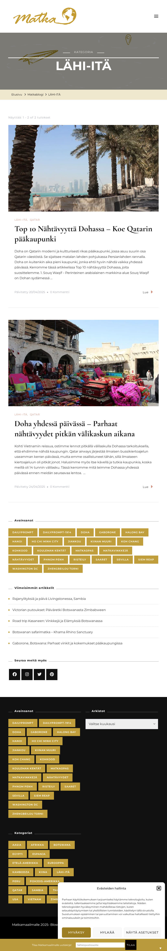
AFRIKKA (37, 844)
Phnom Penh (54, 559)
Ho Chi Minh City (45, 541)
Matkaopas (85, 550)
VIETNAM (34, 899)
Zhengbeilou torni (63, 568)
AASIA (16, 844)
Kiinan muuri (101, 541)
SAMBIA (37, 890)
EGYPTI (17, 853)
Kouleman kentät (51, 550)
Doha (85, 532)
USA (15, 899)
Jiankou (74, 541)
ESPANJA (39, 853)
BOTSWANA (62, 844)
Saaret (101, 559)
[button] (159, 888)
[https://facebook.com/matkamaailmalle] (14, 674)
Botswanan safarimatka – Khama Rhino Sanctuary (52, 632)
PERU (16, 881)
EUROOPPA (56, 862)
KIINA (43, 872)
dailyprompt (22, 532)
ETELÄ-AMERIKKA (25, 862)
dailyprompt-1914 (57, 532)
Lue (145, 292)
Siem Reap (146, 559)
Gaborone (107, 532)
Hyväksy (76, 932)
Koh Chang (130, 541)
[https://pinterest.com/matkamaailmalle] (51, 674)
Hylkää (107, 932)
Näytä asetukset (142, 932)
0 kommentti (59, 292)
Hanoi (17, 541)
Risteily (80, 559)
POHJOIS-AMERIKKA (45, 881)
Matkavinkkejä (115, 550)
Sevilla (123, 559)
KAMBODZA (20, 872)
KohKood (20, 550)
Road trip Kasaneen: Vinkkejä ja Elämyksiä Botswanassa (57, 621)
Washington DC (25, 568)
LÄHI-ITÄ (20, 219)
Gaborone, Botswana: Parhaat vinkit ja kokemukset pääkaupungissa (67, 643)
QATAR (35, 219)
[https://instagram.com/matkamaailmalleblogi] (27, 674)
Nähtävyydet (23, 559)
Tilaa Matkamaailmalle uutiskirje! (51, 945)
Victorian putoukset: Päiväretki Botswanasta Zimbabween (59, 610)
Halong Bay (134, 532)
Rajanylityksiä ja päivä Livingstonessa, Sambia (49, 599)
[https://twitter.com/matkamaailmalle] (39, 674)
